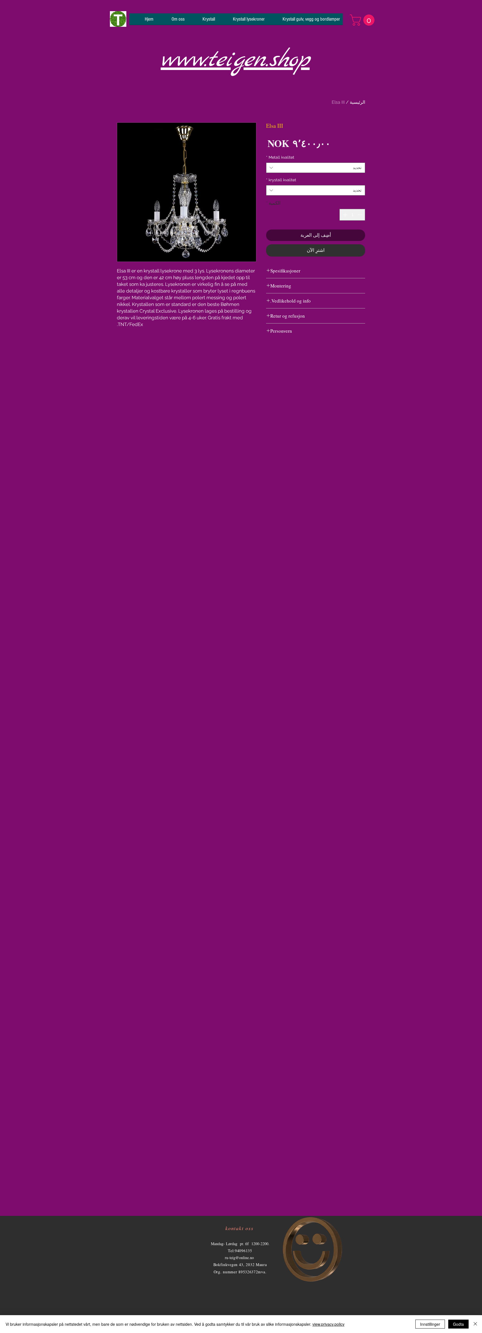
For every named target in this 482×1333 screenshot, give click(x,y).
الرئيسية (357, 102)
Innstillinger (430, 1324)
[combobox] (315, 168)
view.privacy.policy (328, 1324)
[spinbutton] (352, 214)
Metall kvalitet (280, 157)
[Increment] (344, 214)
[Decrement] (360, 214)
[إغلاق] (475, 1324)
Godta (458, 1324)
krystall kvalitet (281, 180)
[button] (363, 20)
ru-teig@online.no (239, 1257)
